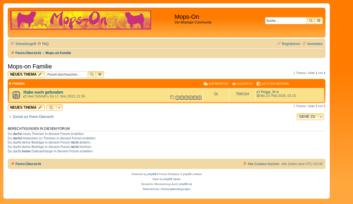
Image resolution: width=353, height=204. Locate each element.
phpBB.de (185, 184)
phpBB (152, 174)
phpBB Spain (172, 179)
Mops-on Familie (30, 66)
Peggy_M (268, 92)
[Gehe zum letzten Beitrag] (278, 92)
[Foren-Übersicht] (92, 22)
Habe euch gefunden (43, 92)
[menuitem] (43, 44)
